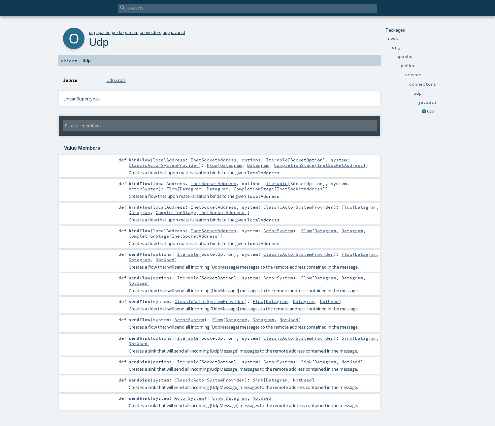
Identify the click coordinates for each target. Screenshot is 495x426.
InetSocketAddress (213, 159)
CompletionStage (294, 165)
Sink (346, 338)
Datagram (231, 165)
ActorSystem (143, 188)
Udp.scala (116, 80)
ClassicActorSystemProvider (164, 165)
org (92, 32)
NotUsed (165, 259)
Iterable (277, 159)
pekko (118, 32)
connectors (150, 32)
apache (103, 32)
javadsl (178, 32)
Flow (212, 165)
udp (166, 32)
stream (131, 32)
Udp (430, 111)
